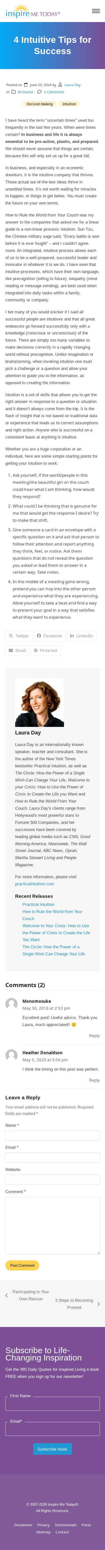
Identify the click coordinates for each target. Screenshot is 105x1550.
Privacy (43, 1524)
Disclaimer (23, 1524)
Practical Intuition (38, 904)
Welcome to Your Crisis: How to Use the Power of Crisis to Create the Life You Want (56, 932)
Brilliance (25, 92)
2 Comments (54, 92)
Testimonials (66, 1524)
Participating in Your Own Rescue (27, 1296)
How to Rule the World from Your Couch (52, 915)
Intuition (69, 104)
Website (12, 1169)
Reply (94, 1035)
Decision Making (40, 104)
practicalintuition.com (34, 884)
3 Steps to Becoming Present (73, 1304)
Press (86, 1524)
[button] (96, 11)
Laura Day (72, 85)
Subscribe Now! (52, 1449)
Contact (62, 1531)
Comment (15, 1191)
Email (12, 1147)
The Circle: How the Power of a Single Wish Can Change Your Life (53, 950)
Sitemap (43, 1531)
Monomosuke (36, 1001)
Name (12, 1125)
